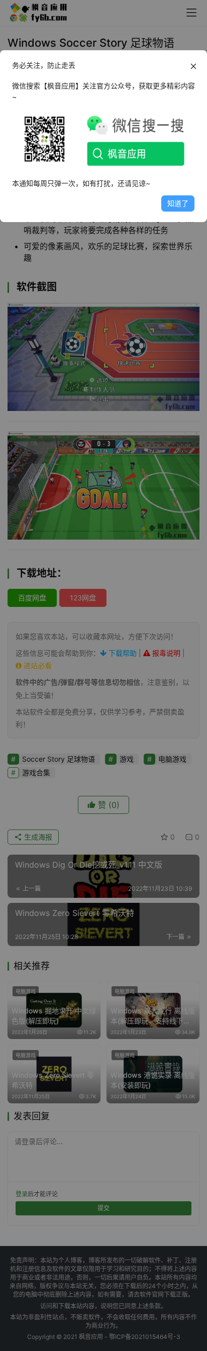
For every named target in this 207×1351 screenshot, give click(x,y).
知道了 (177, 203)
